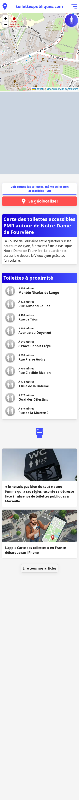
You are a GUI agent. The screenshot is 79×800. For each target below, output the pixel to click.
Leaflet (39, 88)
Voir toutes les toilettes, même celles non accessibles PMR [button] (40, 189)
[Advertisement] (39, 133)
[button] (5, 18)
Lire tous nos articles (39, 568)
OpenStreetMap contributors (62, 88)
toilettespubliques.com (39, 6)
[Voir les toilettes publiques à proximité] (5, 6)
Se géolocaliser (43, 201)
